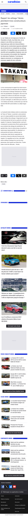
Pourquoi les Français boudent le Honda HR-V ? (17, 425)
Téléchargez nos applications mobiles (13, 492)
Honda (3, 10)
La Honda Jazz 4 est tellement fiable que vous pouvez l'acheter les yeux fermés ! (18, 368)
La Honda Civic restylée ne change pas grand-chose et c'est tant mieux (18, 410)
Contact (2, 496)
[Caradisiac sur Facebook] (3, 487)
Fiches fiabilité (20, 13)
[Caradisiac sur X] (7, 487)
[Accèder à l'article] (14, 237)
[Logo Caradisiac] (14, 3)
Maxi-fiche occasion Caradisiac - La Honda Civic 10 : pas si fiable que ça (18, 383)
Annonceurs (17, 496)
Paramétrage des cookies (20, 508)
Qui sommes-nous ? (19, 499)
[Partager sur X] (19, 32)
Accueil (2, 13)
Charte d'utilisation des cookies (5, 509)
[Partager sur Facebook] (13, 32)
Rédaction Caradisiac (5, 499)
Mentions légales (4, 505)
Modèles (8, 13)
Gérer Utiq (17, 511)
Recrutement (3, 502)
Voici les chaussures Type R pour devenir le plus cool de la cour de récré (11, 248)
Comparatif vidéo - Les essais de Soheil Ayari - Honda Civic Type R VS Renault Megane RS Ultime (18, 468)
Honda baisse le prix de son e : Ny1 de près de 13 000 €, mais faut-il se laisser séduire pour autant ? (12, 272)
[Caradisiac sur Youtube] (14, 487)
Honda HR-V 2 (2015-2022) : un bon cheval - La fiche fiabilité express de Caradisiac (18, 376)
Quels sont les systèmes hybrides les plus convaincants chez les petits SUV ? (18, 452)
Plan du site (17, 502)
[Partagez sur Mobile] (24, 32)
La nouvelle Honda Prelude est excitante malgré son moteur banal (18, 402)
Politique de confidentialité (20, 505)
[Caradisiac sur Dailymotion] (10, 487)
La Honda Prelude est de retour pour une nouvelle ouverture (17, 418)
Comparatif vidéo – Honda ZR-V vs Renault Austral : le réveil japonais (18, 460)
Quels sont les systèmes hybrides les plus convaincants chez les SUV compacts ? (18, 444)
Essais (13, 13)
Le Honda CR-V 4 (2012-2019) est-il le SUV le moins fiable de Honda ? (18, 359)
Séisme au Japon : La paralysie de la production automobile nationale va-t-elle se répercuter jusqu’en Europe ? (12, 295)
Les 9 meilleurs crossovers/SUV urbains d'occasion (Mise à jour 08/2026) (11, 319)
